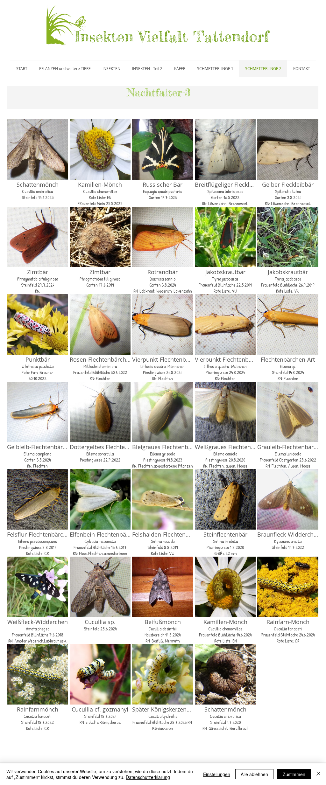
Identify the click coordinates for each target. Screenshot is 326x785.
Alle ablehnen (254, 774)
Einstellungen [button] (216, 774)
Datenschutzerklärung (148, 777)
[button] (37, 162)
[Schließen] (318, 774)
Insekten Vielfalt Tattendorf (171, 36)
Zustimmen (294, 774)
